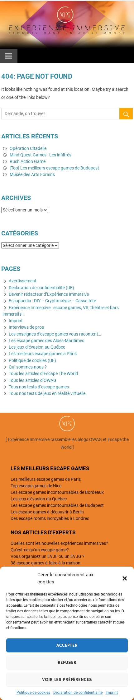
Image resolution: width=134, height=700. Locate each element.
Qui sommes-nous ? (28, 366)
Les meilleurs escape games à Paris (43, 353)
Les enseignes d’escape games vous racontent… (55, 333)
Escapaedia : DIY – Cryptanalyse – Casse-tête (52, 300)
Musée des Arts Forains (32, 174)
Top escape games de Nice (36, 485)
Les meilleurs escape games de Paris (46, 479)
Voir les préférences (67, 680)
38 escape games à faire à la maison (45, 562)
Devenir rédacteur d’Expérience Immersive (49, 294)
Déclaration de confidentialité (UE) (41, 287)
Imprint (112, 692)
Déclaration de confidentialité (78, 692)
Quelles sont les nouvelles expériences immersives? (59, 543)
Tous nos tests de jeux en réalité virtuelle (47, 393)
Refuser (67, 662)
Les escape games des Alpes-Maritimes (46, 340)
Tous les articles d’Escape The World (43, 373)
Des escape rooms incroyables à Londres (50, 518)
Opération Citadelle (28, 148)
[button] (125, 578)
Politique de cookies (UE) (32, 360)
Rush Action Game (27, 161)
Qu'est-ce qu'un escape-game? (40, 549)
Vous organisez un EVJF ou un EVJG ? (47, 556)
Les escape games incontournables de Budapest (57, 505)
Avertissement (22, 280)
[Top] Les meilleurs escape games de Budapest (54, 167)
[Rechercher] (126, 115)
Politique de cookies (33, 692)
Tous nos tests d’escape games (39, 386)
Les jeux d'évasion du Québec (39, 498)
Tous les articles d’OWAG (32, 380)
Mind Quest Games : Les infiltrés (40, 154)
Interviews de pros (26, 327)
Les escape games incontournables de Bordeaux (57, 492)
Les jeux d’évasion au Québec (37, 347)
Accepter (67, 645)
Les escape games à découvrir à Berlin (47, 511)
